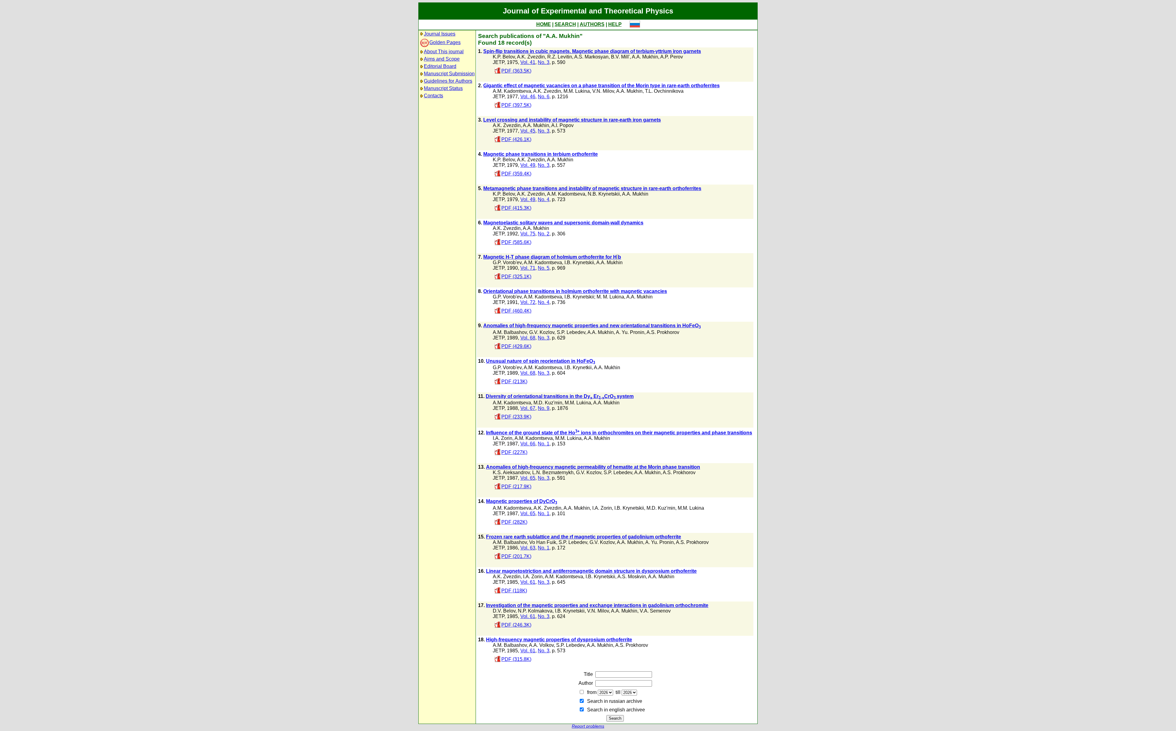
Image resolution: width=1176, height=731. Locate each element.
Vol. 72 (527, 302)
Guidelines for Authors (448, 81)
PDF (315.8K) (516, 659)
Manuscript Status (443, 88)
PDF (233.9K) (516, 416)
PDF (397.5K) (516, 105)
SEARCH (565, 24)
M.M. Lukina (577, 91)
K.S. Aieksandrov (511, 472)
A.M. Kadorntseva (512, 508)
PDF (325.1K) (516, 276)
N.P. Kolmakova (535, 610)
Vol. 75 (527, 233)
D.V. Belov (504, 610)
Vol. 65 (527, 478)
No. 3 (543, 62)
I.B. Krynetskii (579, 262)
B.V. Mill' (620, 56)
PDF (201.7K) (516, 556)
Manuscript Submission (449, 73)
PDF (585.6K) (516, 242)
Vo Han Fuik (542, 542)
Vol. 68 (527, 337)
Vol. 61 (527, 582)
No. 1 (543, 443)
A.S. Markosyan (591, 56)
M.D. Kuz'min (547, 402)
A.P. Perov (671, 56)
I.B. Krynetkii (578, 367)
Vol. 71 (527, 268)
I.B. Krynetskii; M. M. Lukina (594, 296)
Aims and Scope (442, 59)
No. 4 (543, 199)
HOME (543, 24)
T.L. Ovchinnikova (664, 91)
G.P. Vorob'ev (507, 262)
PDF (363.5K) (516, 70)
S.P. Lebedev (571, 332)
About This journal (444, 51)
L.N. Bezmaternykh (553, 472)
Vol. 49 (527, 165)
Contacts (433, 95)
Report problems (588, 726)
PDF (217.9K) (516, 486)
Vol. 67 (527, 408)
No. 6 (543, 96)
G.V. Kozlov (541, 332)
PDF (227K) (514, 452)
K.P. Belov (504, 56)
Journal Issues (439, 33)
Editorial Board (440, 66)
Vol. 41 (527, 62)
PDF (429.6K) (516, 346)
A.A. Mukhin (645, 56)
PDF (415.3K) (516, 208)
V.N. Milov (603, 91)
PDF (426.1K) (516, 139)
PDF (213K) (514, 381)
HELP (615, 24)
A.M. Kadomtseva (512, 91)
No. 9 (543, 408)
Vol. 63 (527, 547)
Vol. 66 (527, 443)
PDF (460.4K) (516, 310)
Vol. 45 (527, 130)
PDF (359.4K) (516, 173)
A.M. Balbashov (510, 332)
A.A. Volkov (541, 645)
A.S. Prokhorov (662, 332)
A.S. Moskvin (631, 576)
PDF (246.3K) (516, 625)
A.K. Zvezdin (531, 56)
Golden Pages (445, 42)
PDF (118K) (514, 590)
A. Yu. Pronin (630, 332)
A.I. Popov (562, 125)
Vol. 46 (527, 96)
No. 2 (543, 233)
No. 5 (543, 268)
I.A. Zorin (502, 438)
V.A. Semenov (655, 610)
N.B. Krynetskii (604, 194)
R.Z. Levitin (559, 56)
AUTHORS (592, 24)
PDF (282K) (514, 522)
